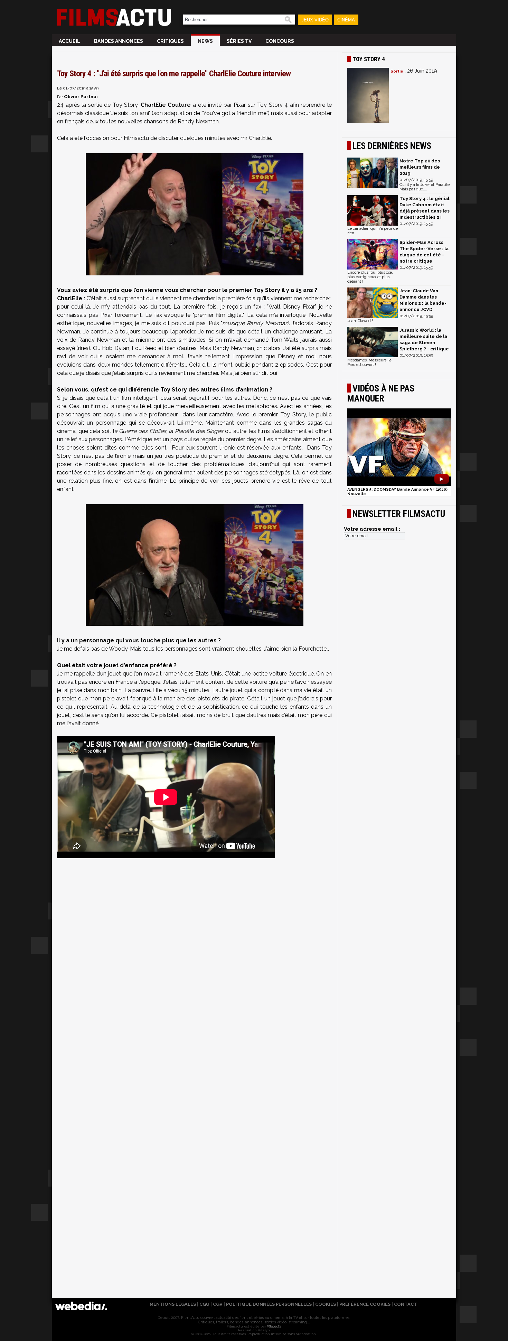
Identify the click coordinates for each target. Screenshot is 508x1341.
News (205, 41)
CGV (218, 1304)
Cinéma (346, 19)
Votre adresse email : (372, 529)
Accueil (69, 41)
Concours (279, 41)
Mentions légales (173, 1304)
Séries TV (239, 41)
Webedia (273, 1326)
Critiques (170, 41)
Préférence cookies (365, 1304)
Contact (405, 1304)
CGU (204, 1304)
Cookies (325, 1304)
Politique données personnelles (269, 1304)
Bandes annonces (118, 41)
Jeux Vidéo (315, 19)
